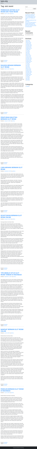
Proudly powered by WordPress (18, 447)
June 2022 (28, 77)
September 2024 (29, 48)
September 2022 (29, 74)
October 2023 (28, 60)
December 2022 (29, 71)
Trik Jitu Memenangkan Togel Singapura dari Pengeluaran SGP (30, 17)
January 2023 (28, 70)
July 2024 (28, 50)
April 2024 (28, 53)
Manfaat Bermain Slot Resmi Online (12, 330)
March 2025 (28, 41)
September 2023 (29, 61)
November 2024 (29, 45)
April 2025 (28, 40)
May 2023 (28, 65)
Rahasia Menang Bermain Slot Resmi (11, 66)
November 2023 (29, 59)
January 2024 (28, 56)
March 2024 (28, 54)
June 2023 (28, 64)
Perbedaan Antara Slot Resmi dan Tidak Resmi (10, 11)
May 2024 (28, 52)
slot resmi (5, 61)
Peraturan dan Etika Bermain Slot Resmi (9, 118)
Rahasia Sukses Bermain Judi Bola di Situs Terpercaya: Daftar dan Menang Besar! (30, 25)
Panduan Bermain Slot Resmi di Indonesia (12, 390)
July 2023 (28, 63)
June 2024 (28, 51)
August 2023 (28, 62)
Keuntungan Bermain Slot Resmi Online (11, 216)
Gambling (5, 60)
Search (26, 6)
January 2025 (28, 43)
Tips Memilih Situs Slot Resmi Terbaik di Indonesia (11, 274)
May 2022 (28, 78)
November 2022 (29, 72)
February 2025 (28, 42)
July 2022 (28, 76)
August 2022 (28, 75)
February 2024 (28, 55)
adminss (12, 13)
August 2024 (28, 49)
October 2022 (28, 73)
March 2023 (28, 67)
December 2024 (29, 44)
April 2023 (28, 66)
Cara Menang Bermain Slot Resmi (11, 168)
